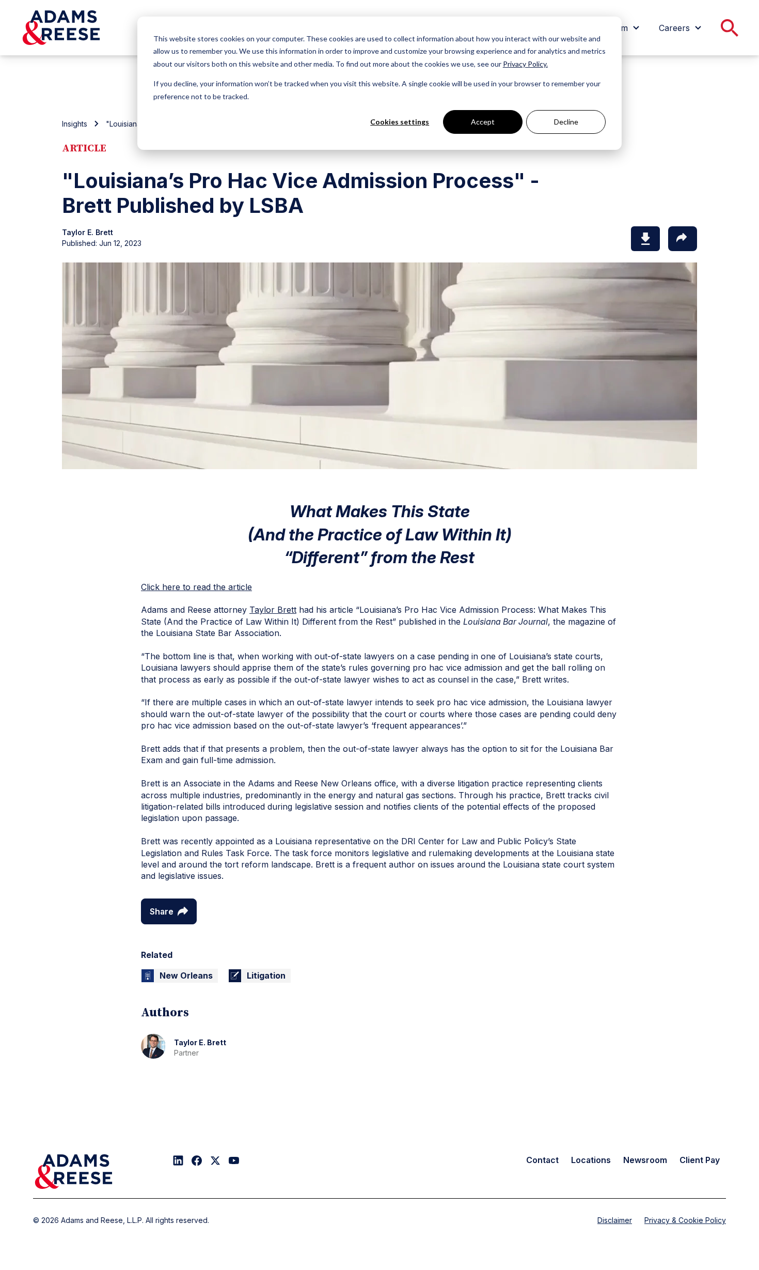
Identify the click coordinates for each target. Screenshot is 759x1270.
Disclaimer (614, 1220)
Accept (483, 121)
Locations (591, 1160)
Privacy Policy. (525, 63)
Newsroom (645, 1160)
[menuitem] (681, 28)
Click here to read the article (196, 587)
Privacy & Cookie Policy (685, 1220)
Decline (566, 121)
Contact (542, 1160)
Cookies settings (399, 121)
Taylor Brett (272, 610)
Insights (74, 123)
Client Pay (699, 1160)
